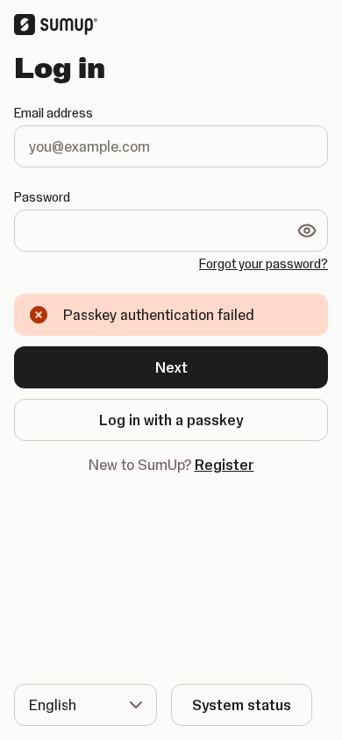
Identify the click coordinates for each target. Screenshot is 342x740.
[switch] (307, 230)
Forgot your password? (263, 264)
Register (224, 464)
